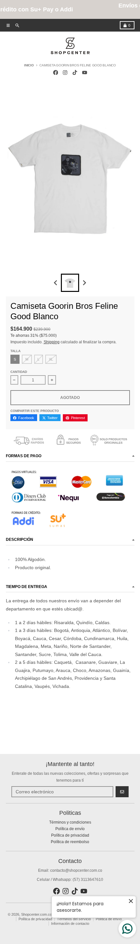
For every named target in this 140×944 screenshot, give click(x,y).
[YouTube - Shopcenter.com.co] (84, 72)
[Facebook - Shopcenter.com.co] (55, 72)
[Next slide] (84, 283)
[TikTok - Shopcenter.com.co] (75, 72)
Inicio (29, 65)
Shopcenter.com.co (36, 914)
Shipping (52, 342)
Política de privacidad (35, 919)
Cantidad (18, 372)
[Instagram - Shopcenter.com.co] (65, 72)
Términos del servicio (74, 919)
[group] (70, 283)
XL (51, 359)
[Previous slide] (56, 283)
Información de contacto (70, 923)
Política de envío (109, 919)
